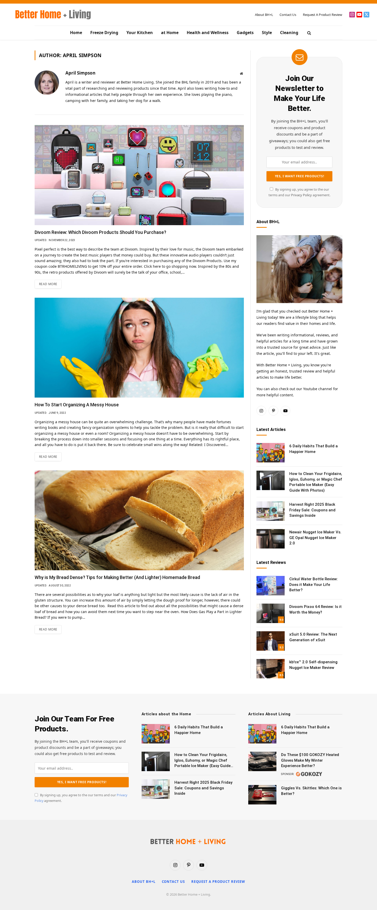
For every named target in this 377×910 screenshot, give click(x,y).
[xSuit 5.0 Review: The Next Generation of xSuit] (270, 641)
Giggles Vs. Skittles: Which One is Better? (311, 791)
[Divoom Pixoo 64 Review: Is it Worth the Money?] (270, 613)
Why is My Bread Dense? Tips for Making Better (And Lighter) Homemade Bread (117, 577)
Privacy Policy (301, 195)
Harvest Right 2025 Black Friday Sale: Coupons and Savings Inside (312, 510)
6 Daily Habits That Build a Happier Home (313, 449)
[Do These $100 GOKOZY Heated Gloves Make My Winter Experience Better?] (262, 761)
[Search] (308, 32)
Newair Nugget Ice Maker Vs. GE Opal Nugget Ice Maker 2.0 (315, 537)
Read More (48, 284)
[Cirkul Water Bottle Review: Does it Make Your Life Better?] (270, 585)
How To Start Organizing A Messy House (77, 404)
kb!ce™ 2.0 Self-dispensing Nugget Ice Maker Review (313, 665)
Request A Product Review (322, 14)
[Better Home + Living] (49, 14)
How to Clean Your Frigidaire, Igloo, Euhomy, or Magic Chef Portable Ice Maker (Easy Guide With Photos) (315, 481)
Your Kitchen (139, 32)
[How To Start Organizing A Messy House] (139, 348)
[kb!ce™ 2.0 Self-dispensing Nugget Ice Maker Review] (270, 668)
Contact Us (288, 14)
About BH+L (264, 14)
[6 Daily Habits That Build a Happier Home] (270, 452)
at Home (169, 32)
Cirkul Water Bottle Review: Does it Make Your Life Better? (313, 584)
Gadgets (245, 32)
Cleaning (289, 32)
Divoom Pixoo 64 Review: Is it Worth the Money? (315, 609)
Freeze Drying (104, 32)
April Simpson (80, 73)
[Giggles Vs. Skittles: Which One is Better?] (262, 794)
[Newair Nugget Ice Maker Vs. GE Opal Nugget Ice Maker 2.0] (270, 539)
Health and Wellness (208, 32)
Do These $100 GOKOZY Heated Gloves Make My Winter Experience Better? (310, 760)
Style (267, 32)
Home (76, 32)
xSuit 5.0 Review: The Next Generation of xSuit (313, 637)
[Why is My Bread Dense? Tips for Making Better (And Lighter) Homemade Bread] (139, 520)
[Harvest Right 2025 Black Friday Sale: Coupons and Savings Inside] (270, 511)
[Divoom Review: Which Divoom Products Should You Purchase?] (139, 175)
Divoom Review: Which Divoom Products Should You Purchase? (100, 232)
